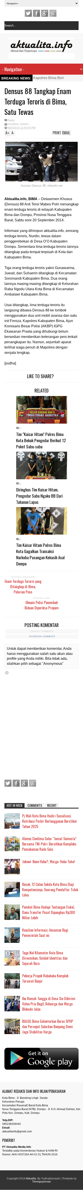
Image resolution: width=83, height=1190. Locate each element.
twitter (28, 13)
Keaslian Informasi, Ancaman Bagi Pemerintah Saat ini (45, 932)
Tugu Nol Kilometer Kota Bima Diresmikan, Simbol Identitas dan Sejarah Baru (45, 958)
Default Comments (42, 631)
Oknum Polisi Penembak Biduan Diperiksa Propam (42, 605)
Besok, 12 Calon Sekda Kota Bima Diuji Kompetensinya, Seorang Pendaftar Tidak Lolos (50, 890)
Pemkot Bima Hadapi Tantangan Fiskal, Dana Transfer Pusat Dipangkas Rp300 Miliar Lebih (48, 912)
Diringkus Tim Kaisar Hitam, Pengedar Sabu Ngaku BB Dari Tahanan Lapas (39, 495)
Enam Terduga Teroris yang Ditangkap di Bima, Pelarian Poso (23, 587)
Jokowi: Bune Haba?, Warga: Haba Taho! (48, 861)
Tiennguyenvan (41, 1181)
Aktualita (31, 1178)
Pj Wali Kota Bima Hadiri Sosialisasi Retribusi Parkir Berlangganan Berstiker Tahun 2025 (49, 821)
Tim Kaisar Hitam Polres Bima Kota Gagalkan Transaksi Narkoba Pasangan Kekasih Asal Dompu (40, 554)
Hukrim (24, 124)
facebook (36, 13)
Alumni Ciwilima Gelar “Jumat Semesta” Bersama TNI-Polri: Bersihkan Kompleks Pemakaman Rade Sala (49, 844)
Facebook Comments (42, 636)
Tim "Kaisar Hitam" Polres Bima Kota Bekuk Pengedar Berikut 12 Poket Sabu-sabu (41, 440)
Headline (13, 124)
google (44, 13)
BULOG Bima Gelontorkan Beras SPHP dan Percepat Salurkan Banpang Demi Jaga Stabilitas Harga (47, 1027)
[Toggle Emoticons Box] (6, 672)
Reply (11, 120)
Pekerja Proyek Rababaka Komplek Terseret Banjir (45, 978)
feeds (52, 13)
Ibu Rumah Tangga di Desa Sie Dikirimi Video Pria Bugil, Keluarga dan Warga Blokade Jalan (48, 1004)
